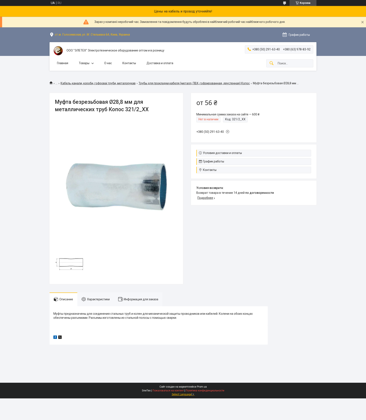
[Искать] (271, 63)
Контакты (129, 63)
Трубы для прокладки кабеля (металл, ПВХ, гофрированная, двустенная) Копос (194, 83)
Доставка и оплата (160, 63)
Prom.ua (202, 386)
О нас (108, 63)
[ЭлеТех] (58, 50)
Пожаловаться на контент (168, 390)
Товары (84, 63)
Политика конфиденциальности (205, 390)
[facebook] (55, 338)
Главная (62, 63)
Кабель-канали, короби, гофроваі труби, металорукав (98, 83)
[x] (60, 338)
